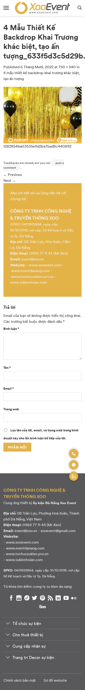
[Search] (80, 8)
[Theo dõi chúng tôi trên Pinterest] (42, 598)
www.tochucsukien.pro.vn (32, 276)
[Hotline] (73, 453)
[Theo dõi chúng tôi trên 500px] (42, 606)
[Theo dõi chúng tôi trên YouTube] (66, 598)
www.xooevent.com (45, 265)
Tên (7, 367)
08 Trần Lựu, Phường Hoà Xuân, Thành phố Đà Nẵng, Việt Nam (41, 516)
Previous (12, 174)
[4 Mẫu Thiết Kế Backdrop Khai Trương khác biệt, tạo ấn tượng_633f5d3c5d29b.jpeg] (42, 114)
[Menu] (6, 7)
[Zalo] (73, 476)
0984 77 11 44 (41, 253)
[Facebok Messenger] (73, 464)
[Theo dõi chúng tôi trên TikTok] (26, 598)
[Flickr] (73, 598)
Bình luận (11, 328)
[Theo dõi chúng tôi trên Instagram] (19, 598)
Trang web (11, 408)
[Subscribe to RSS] (50, 598)
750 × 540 (67, 67)
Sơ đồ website (55, 680)
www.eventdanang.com (30, 270)
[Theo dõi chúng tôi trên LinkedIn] (58, 598)
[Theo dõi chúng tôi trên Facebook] (11, 598)
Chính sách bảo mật (19, 680)
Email (8, 388)
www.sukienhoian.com (28, 282)
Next (9, 180)
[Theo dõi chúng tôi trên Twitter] (34, 598)
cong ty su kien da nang (52, 586)
